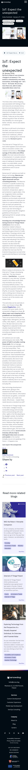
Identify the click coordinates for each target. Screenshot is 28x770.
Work (4, 448)
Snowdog (7, 543)
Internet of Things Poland (13, 576)
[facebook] (6, 465)
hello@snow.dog (14, 682)
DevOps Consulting (14, 709)
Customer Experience (14, 702)
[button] (4, 52)
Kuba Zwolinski (7, 17)
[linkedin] (6, 471)
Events (7, 594)
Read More (21, 551)
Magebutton (12, 307)
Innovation (19, 21)
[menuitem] (14, 738)
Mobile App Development (14, 706)
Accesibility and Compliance (12, 655)
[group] (14, 53)
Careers (14, 728)
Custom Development (14, 699)
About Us (14, 720)
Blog (14, 724)
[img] (19, 53)
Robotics (20, 545)
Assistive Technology (10, 660)
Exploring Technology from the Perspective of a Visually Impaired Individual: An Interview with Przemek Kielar (13, 630)
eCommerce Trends (8, 21)
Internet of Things (8, 23)
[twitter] (6, 468)
